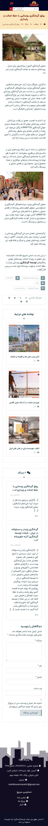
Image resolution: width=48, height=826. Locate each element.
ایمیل (38, 677)
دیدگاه (38, 640)
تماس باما (21, 797)
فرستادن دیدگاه (30, 712)
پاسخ (36, 516)
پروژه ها (21, 801)
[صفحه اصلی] (45, 24)
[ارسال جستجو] (11, 9)
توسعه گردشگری (28, 262)
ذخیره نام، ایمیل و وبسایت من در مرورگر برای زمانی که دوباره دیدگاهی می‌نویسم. (25, 705)
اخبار (21, 804)
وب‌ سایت (38, 688)
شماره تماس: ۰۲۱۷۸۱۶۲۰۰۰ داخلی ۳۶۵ (21, 766)
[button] (11, 3)
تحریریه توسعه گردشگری (31, 278)
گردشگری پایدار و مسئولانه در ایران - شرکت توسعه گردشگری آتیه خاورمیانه (25, 533)
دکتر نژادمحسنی (20, 288)
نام (40, 666)
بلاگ (37, 283)
